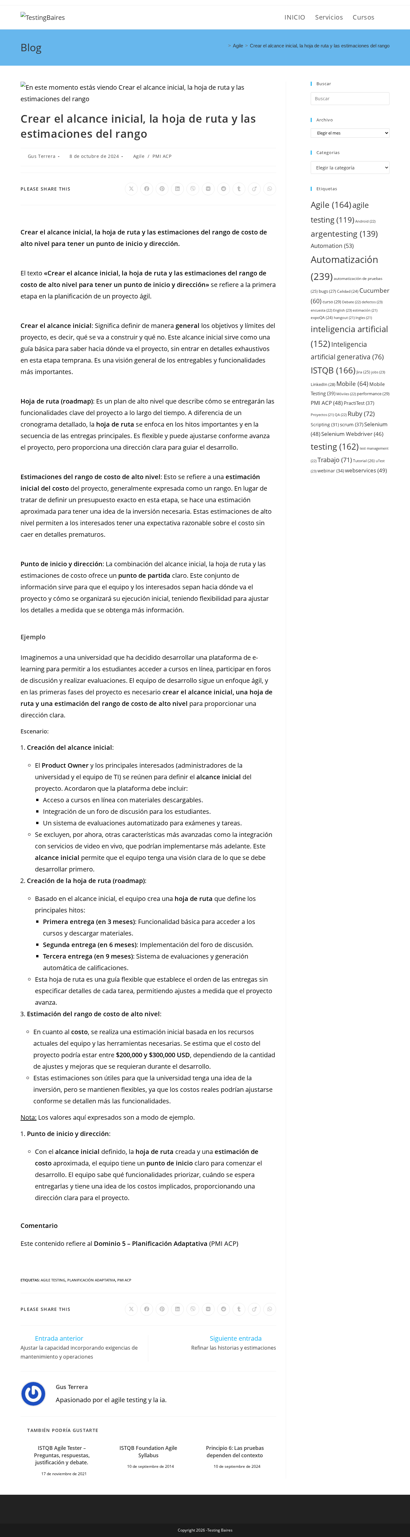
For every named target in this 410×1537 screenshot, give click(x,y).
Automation (332, 245)
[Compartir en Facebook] (146, 189)
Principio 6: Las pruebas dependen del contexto (235, 1451)
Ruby (361, 413)
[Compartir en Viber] (192, 189)
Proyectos (322, 415)
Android (365, 221)
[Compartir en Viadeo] (254, 189)
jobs (378, 372)
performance (373, 394)
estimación (365, 310)
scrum (351, 424)
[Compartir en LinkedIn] (177, 189)
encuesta (321, 310)
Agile (139, 156)
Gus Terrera (42, 156)
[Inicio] (224, 45)
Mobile (352, 384)
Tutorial (364, 460)
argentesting (344, 233)
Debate (351, 301)
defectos (372, 301)
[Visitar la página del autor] (33, 1393)
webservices (366, 470)
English (342, 310)
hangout (344, 317)
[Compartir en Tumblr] (239, 189)
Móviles (346, 393)
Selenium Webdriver (352, 433)
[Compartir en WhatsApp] (269, 189)
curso (332, 302)
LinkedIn (323, 384)
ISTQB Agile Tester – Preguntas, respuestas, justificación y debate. (62, 1455)
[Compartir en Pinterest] (162, 189)
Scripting (325, 424)
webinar (330, 471)
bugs (327, 291)
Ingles (364, 317)
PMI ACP (161, 156)
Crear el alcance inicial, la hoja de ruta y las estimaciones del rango (320, 45)
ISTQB (333, 370)
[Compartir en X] (131, 189)
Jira (363, 371)
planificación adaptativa (91, 1280)
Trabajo (334, 459)
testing (335, 446)
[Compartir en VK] (208, 189)
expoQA (322, 317)
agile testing (53, 1280)
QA (341, 414)
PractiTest (359, 403)
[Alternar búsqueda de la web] (387, 17)
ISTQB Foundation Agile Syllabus (148, 1451)
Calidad (347, 291)
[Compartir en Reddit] (223, 189)
